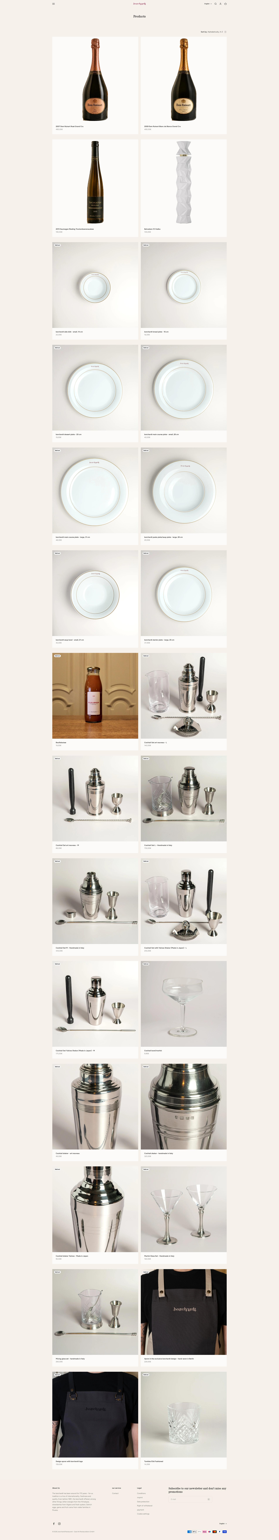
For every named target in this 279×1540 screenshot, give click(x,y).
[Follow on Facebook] (53, 1523)
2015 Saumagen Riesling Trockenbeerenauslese (75, 229)
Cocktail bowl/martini (153, 1051)
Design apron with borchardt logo (69, 1461)
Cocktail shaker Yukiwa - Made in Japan (72, 1256)
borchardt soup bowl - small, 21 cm (70, 640)
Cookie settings (143, 1514)
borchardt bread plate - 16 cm (156, 332)
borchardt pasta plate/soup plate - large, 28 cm (163, 537)
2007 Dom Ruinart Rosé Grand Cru (69, 126)
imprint (140, 1497)
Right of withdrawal (144, 1506)
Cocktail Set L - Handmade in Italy (158, 845)
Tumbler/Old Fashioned (153, 1461)
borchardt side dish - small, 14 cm (69, 332)
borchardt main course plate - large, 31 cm (73, 537)
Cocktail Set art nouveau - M (67, 845)
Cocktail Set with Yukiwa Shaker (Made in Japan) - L (165, 948)
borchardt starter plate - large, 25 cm (159, 640)
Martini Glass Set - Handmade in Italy (159, 1256)
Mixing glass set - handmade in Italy (70, 1359)
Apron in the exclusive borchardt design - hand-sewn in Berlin (169, 1359)
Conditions (141, 1493)
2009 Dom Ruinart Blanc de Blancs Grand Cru (162, 126)
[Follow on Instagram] (59, 1523)
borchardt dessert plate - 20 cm (68, 434)
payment (140, 1510)
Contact (115, 1493)
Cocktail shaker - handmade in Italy (158, 1153)
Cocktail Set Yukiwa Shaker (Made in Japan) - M (75, 1051)
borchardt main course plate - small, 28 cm (161, 434)
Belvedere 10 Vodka (152, 229)
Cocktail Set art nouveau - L (155, 742)
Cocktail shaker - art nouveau (68, 1153)
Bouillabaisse (61, 742)
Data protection (143, 1502)
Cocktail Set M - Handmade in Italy (70, 948)
